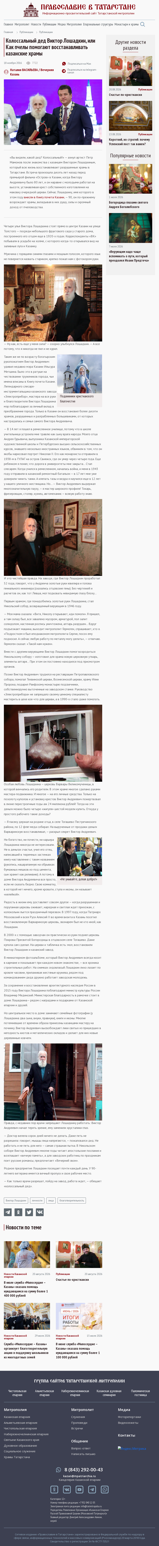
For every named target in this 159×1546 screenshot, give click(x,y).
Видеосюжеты (128, 1423)
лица (51, 1200)
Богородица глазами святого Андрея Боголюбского (128, 204)
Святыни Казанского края (21, 1440)
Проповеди (79, 1423)
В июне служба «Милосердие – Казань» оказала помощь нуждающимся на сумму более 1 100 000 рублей (78, 1350)
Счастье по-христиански (72, 1279)
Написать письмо (83, 1454)
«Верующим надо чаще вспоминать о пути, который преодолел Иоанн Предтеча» (129, 256)
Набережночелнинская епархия (75, 1393)
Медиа (62, 24)
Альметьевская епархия (44, 1393)
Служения (78, 1417)
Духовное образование (20, 1445)
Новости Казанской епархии (15, 1275)
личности (37, 1200)
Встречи (77, 1428)
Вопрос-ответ (81, 1448)
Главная (8, 32)
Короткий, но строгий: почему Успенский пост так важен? (129, 141)
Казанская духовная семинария (109, 1393)
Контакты (126, 1435)
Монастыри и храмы (127, 24)
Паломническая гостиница (140, 1393)
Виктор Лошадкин (16, 1200)
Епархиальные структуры (98, 24)
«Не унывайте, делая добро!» (78, 879)
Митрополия (74, 24)
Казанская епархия (17, 1417)
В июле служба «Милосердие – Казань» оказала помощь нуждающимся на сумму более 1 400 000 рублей (26, 1289)
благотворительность (72, 1200)
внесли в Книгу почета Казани (44, 197)
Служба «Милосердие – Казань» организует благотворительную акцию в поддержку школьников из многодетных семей (26, 1350)
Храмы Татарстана (17, 1457)
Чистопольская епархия (17, 1393)
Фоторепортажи (129, 1417)
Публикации (49, 24)
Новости (36, 24)
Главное (8, 24)
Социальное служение (19, 1451)
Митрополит (22, 24)
